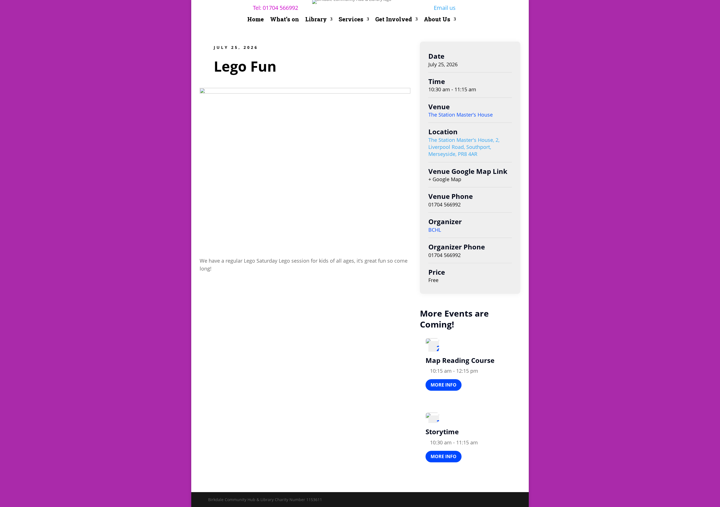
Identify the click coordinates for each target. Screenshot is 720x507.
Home (255, 20)
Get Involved (393, 20)
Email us (445, 8)
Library (316, 20)
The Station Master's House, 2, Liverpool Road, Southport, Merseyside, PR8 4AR (464, 147)
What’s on (284, 20)
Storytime (442, 431)
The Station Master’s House (460, 114)
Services (351, 20)
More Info (443, 385)
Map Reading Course (460, 360)
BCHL (434, 229)
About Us (437, 20)
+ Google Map (444, 179)
